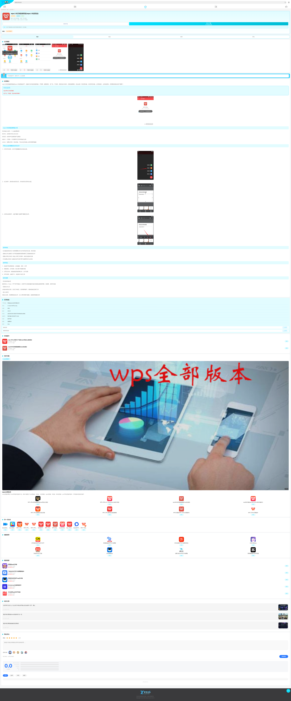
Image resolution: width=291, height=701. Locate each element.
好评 (12, 675)
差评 (24, 675)
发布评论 (284, 656)
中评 (18, 675)
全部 (5, 675)
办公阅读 (11, 9)
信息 (109, 36)
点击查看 (285, 327)
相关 (181, 36)
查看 (287, 565)
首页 (7, 9)
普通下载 (65, 23)
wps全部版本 (9, 31)
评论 (253, 36)
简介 (37, 36)
